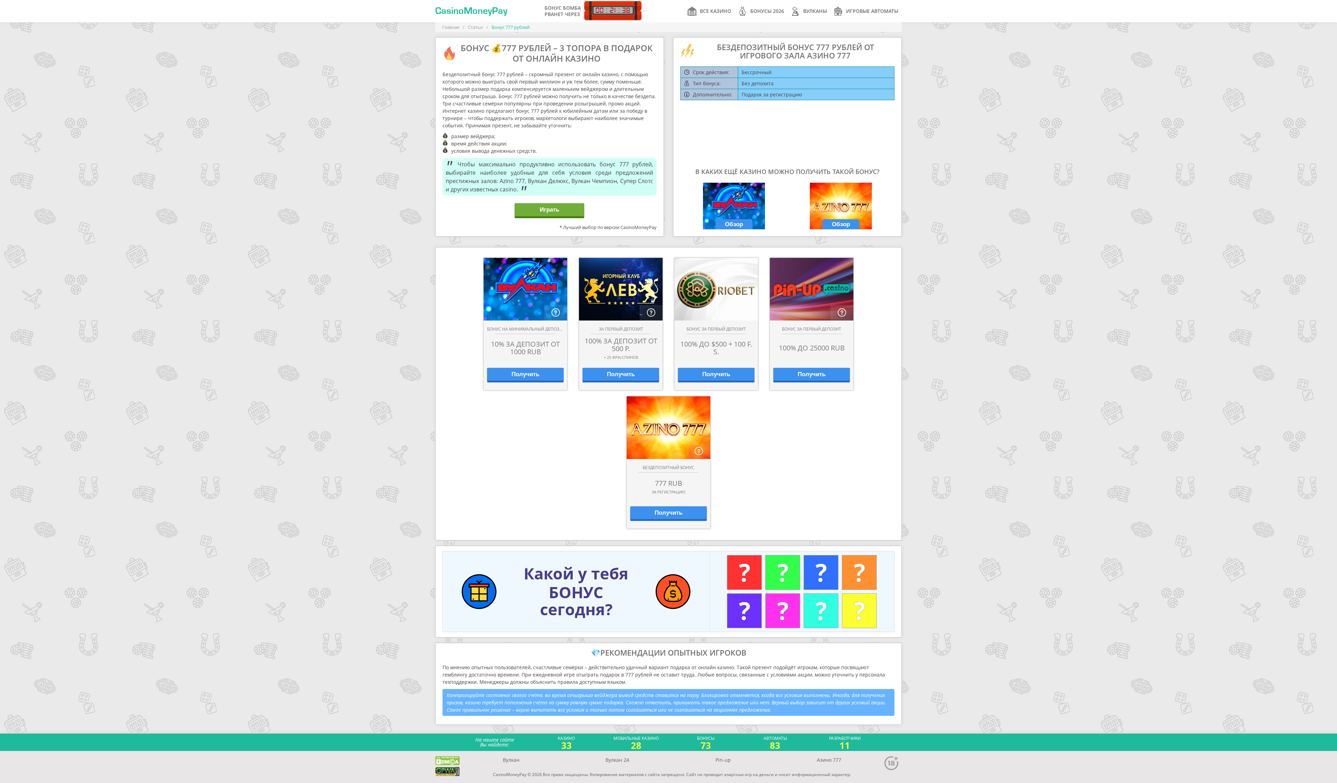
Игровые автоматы (872, 11)
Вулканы (815, 11)
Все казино (715, 11)
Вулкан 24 (617, 760)
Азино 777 (829, 760)
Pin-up (723, 760)
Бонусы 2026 (767, 11)
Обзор (734, 224)
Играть (549, 209)
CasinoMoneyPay (471, 11)
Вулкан (511, 760)
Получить (525, 374)
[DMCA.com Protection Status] (447, 760)
